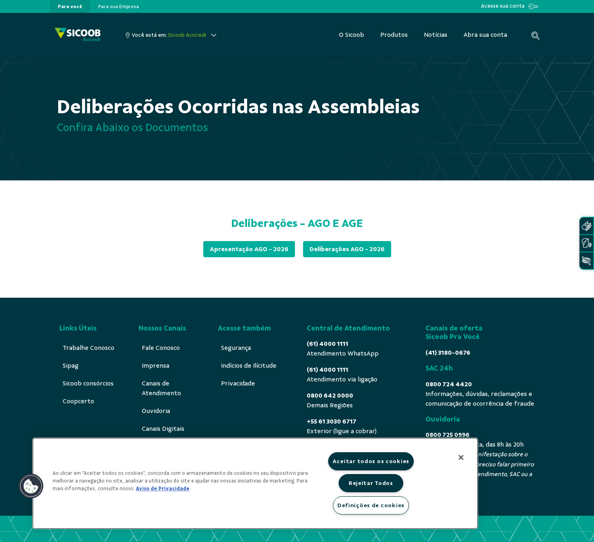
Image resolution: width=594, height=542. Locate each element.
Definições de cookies (370, 505)
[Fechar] (461, 457)
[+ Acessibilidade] (586, 260)
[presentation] (70, 6)
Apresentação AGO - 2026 (249, 249)
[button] (31, 486)
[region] (255, 483)
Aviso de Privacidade (163, 488)
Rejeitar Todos (371, 483)
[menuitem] (70, 6)
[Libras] (586, 226)
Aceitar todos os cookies (371, 461)
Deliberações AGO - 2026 (347, 249)
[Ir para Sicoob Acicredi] (78, 35)
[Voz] (586, 243)
